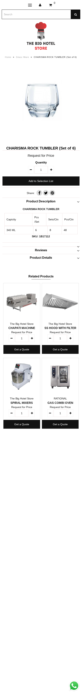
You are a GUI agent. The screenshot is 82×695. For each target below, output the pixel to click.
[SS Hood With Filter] (60, 301)
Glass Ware (22, 57)
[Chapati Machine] (21, 301)
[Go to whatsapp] (74, 691)
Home (8, 57)
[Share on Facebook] (39, 193)
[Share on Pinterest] (52, 193)
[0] (50, 5)
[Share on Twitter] (46, 193)
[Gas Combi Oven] (60, 376)
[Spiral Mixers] (21, 376)
